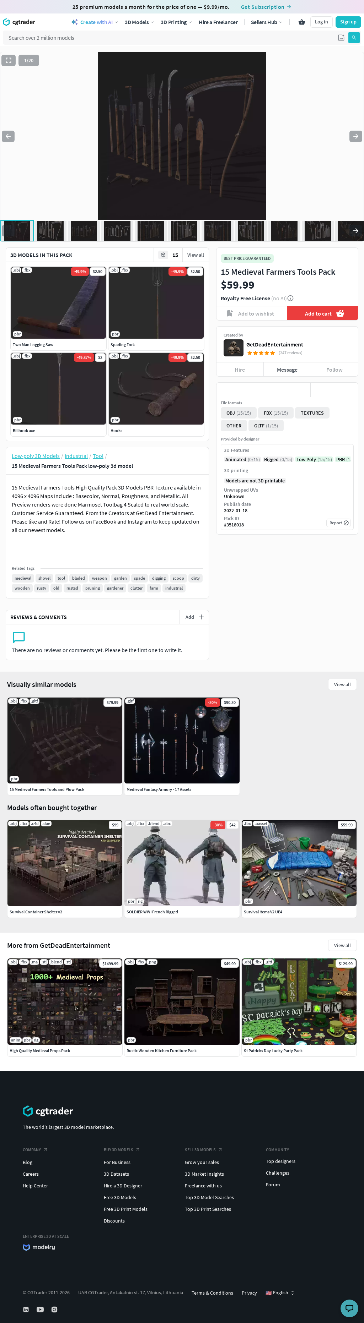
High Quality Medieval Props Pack (40, 1050)
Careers (31, 1174)
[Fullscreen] (8, 60)
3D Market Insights (204, 1174)
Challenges (277, 1173)
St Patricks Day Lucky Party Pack (273, 1050)
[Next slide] (355, 136)
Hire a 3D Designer (123, 1185)
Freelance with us (203, 1185)
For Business (117, 1162)
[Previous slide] (8, 136)
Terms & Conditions (212, 1293)
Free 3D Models (120, 1197)
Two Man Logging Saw (33, 344)
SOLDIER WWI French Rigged (152, 911)
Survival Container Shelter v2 (36, 911)
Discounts (114, 1221)
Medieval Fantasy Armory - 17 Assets (159, 789)
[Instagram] (55, 1309)
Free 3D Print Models (126, 1209)
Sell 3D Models (200, 1149)
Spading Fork (123, 344)
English (277, 1292)
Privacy (249, 1293)
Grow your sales (202, 1162)
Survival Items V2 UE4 (263, 911)
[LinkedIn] (26, 1309)
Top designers (280, 1161)
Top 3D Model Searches (209, 1197)
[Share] (334, 390)
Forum (273, 1184)
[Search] (354, 37)
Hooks (116, 430)
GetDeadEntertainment (274, 344)
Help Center (35, 1185)
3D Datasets (116, 1174)
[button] (341, 37)
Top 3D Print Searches (208, 1209)
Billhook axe (24, 430)
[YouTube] (41, 1309)
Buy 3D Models (118, 1149)
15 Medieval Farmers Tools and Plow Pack (47, 789)
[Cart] (301, 22)
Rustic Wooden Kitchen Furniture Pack (162, 1050)
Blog (27, 1162)
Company (32, 1149)
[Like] (240, 390)
